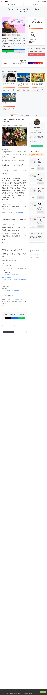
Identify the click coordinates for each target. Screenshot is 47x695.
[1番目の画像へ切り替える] (4, 35)
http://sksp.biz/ (21, 212)
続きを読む (42, 138)
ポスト (9, 49)
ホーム (6, 115)
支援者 (20, 115)
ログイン (39, 1)
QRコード (20, 52)
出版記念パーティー (19, 299)
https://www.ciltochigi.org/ (19, 265)
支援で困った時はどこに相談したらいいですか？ (36, 251)
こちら (41, 257)
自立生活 (15, 125)
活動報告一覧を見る (8, 331)
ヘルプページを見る (37, 254)
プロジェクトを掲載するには (11, 4)
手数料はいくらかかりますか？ (35, 245)
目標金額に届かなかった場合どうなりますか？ (36, 248)
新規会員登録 (44, 1)
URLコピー (20, 50)
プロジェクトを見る (20, 331)
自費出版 (20, 125)
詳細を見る (32, 168)
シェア (20, 49)
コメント (35, 115)
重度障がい (10, 125)
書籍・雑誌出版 (27, 14)
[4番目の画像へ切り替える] (18, 35)
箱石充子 (4, 125)
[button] (35, 63)
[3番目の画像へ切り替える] (14, 35)
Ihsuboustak (33, 141)
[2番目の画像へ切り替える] (9, 35)
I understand (43, 691)
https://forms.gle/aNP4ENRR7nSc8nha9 (10, 290)
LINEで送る (8, 50)
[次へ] (24, 25)
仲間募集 (28, 115)
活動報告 (13, 115)
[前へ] (3, 25)
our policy (34, 693)
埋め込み (8, 52)
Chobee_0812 (20, 14)
